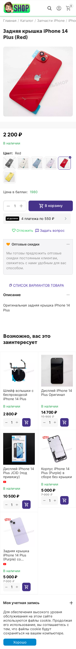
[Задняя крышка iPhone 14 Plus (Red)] (38, 81)
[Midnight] (9, 163)
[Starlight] (23, 163)
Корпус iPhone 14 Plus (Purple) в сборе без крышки (56, 473)
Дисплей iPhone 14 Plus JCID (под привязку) (18, 473)
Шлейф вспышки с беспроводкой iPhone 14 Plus (18, 395)
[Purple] (50, 163)
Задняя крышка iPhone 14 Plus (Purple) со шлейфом (16, 555)
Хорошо (20, 642)
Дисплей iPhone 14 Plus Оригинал (56, 393)
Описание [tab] (12, 295)
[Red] (64, 163)
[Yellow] (9, 177)
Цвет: (8, 153)
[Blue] (37, 163)
